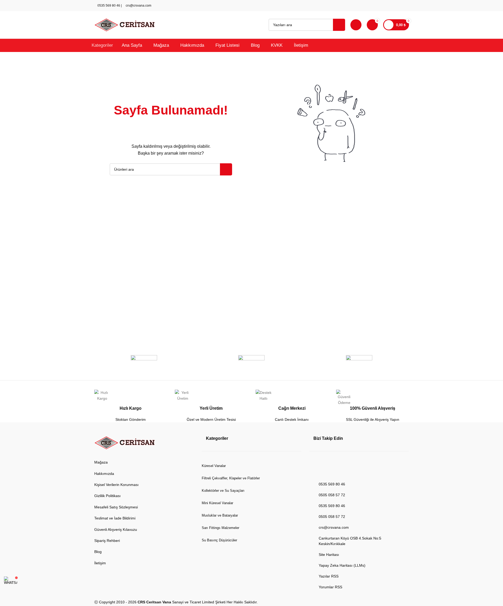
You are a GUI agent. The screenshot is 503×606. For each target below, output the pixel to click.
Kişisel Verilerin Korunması (116, 485)
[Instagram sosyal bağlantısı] (387, 5)
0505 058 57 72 (332, 495)
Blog (98, 552)
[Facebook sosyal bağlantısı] (380, 5)
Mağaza (101, 462)
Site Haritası (329, 554)
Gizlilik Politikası (107, 496)
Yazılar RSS (329, 576)
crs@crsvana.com (138, 5)
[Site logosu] (124, 24)
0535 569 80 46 (108, 5)
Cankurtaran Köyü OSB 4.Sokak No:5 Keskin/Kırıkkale (350, 541)
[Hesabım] (356, 25)
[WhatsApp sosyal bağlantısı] (399, 5)
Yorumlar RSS (330, 587)
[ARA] (339, 25)
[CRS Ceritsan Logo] (124, 443)
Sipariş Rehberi (107, 540)
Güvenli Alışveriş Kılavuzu (115, 529)
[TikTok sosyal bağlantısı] (406, 5)
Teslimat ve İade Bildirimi (114, 518)
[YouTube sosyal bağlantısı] (393, 5)
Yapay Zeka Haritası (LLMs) (342, 565)
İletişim (100, 563)
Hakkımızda (104, 473)
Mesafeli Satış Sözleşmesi (116, 507)
